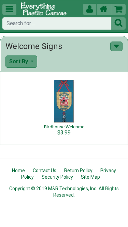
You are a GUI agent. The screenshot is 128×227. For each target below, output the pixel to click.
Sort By (19, 61)
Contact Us (44, 170)
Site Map (90, 177)
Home (18, 170)
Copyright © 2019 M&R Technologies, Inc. (53, 188)
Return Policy (78, 170)
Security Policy (57, 177)
